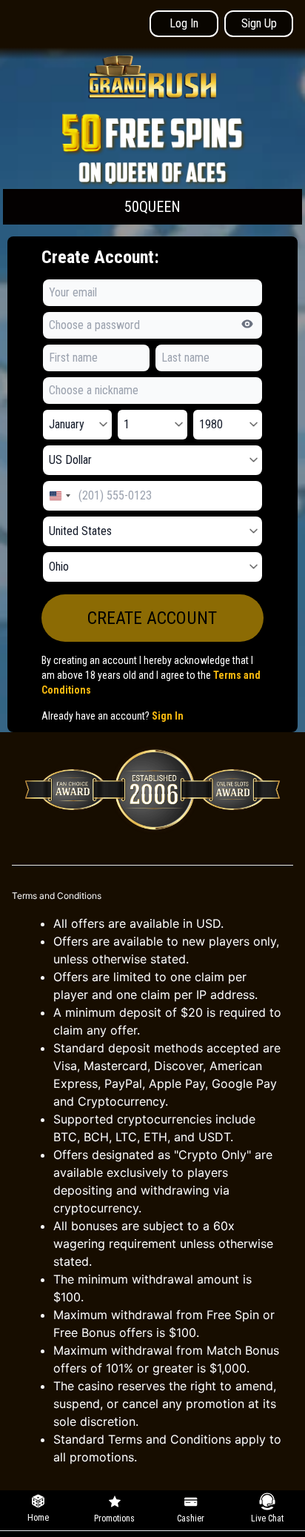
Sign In (168, 716)
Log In (184, 23)
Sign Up (259, 23)
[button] (152, 168)
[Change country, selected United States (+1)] (59, 496)
